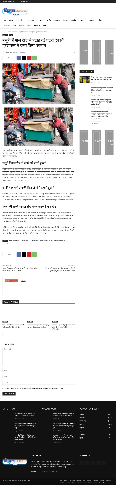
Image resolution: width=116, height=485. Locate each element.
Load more (95, 123)
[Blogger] (82, 463)
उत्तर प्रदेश (20, 20)
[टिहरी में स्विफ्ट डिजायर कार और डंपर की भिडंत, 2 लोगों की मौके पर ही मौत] (13, 315)
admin (9, 52)
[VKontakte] (104, 463)
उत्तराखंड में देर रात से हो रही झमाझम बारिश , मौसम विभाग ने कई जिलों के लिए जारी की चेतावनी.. (63, 327)
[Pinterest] (29, 58)
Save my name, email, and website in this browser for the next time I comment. (34, 388)
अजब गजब (7, 26)
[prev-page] (3, 334)
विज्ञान (100, 20)
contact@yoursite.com (48, 471)
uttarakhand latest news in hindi (42, 240)
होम (5, 20)
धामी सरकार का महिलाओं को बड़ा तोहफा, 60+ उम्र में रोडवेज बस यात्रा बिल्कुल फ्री (102, 90)
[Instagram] (98, 463)
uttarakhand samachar (10, 244)
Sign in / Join (25, 1)
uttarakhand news (59, 240)
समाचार (11, 20)
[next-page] (7, 334)
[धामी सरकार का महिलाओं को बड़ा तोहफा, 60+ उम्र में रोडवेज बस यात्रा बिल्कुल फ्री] (38, 315)
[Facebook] (19, 58)
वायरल (29, 26)
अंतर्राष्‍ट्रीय (57, 20)
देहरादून (10, 35)
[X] (24, 58)
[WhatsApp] (34, 58)
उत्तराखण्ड (31, 20)
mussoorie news (14, 240)
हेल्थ (14, 26)
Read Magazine (40, 26)
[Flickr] (93, 463)
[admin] (3, 52)
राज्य (40, 20)
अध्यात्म (91, 20)
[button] (111, 20)
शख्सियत (21, 26)
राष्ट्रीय (49, 20)
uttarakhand (25, 240)
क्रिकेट (65, 20)
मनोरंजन (82, 20)
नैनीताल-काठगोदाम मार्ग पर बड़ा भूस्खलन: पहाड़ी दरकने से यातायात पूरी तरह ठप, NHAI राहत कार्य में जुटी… (101, 114)
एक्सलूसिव (73, 20)
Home (4, 32)
